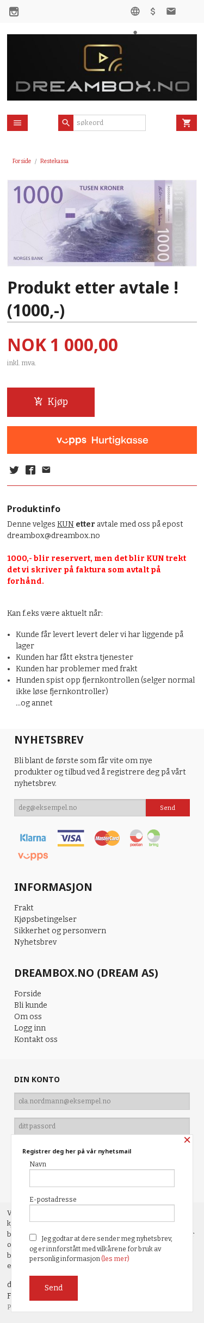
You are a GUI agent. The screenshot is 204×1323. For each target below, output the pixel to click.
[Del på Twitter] (14, 471)
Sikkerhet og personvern (60, 930)
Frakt (24, 908)
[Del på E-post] (46, 471)
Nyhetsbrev (35, 942)
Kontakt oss (36, 1039)
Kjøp (57, 402)
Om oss (28, 1016)
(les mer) (115, 1259)
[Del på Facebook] (30, 471)
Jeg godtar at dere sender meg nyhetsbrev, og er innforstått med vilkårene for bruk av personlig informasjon (100, 1249)
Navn (37, 1164)
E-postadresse (53, 1199)
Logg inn (30, 1028)
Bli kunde (30, 1005)
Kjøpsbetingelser (45, 919)
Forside (22, 161)
